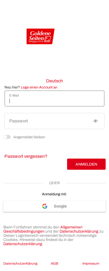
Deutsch (54, 80)
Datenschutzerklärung (79, 231)
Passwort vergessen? (25, 156)
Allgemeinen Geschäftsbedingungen (42, 229)
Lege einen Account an (39, 87)
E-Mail (14, 95)
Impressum (90, 263)
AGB (54, 263)
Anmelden (86, 164)
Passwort (18, 121)
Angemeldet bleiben (29, 136)
